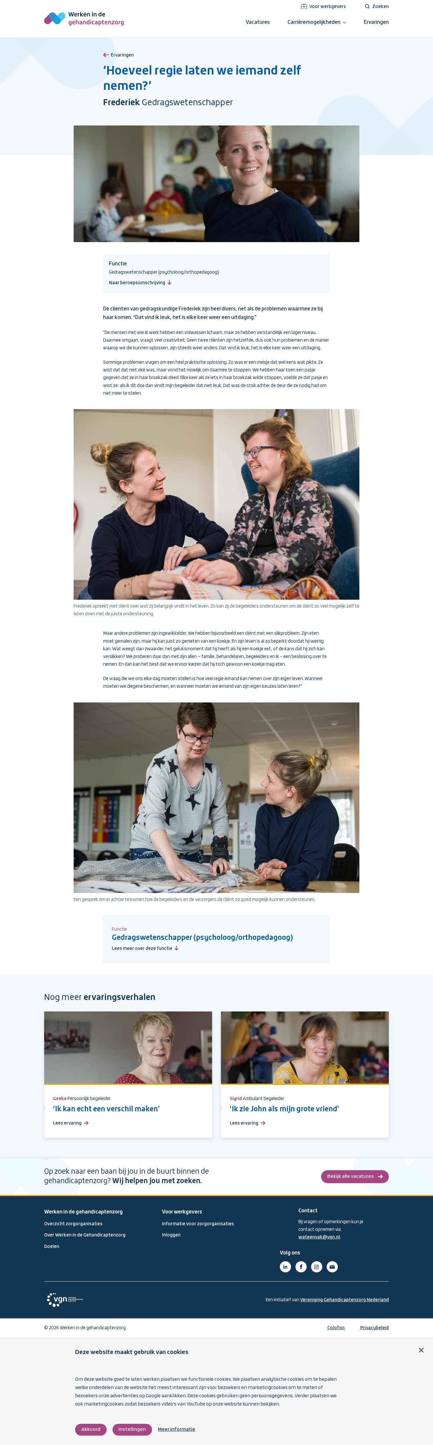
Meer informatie (176, 1429)
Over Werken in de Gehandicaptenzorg (84, 1235)
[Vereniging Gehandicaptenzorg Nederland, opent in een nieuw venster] (64, 1300)
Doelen (51, 1247)
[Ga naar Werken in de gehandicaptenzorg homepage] (84, 19)
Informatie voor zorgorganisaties (198, 1224)
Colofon (336, 1328)
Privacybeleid (374, 1328)
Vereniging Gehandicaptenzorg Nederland (344, 1300)
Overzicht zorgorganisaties (73, 1224)
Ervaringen (122, 55)
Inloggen (171, 1235)
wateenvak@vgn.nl (319, 1237)
